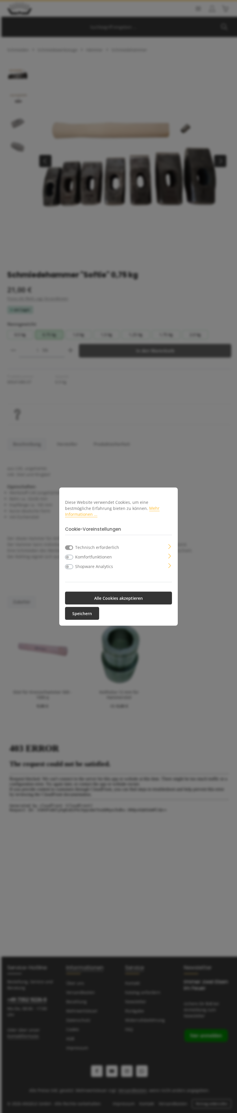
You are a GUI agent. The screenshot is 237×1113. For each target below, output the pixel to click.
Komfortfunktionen (93, 557)
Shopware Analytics (94, 566)
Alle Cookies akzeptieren (118, 598)
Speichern (82, 613)
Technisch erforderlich (97, 547)
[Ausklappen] (169, 546)
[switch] (69, 557)
